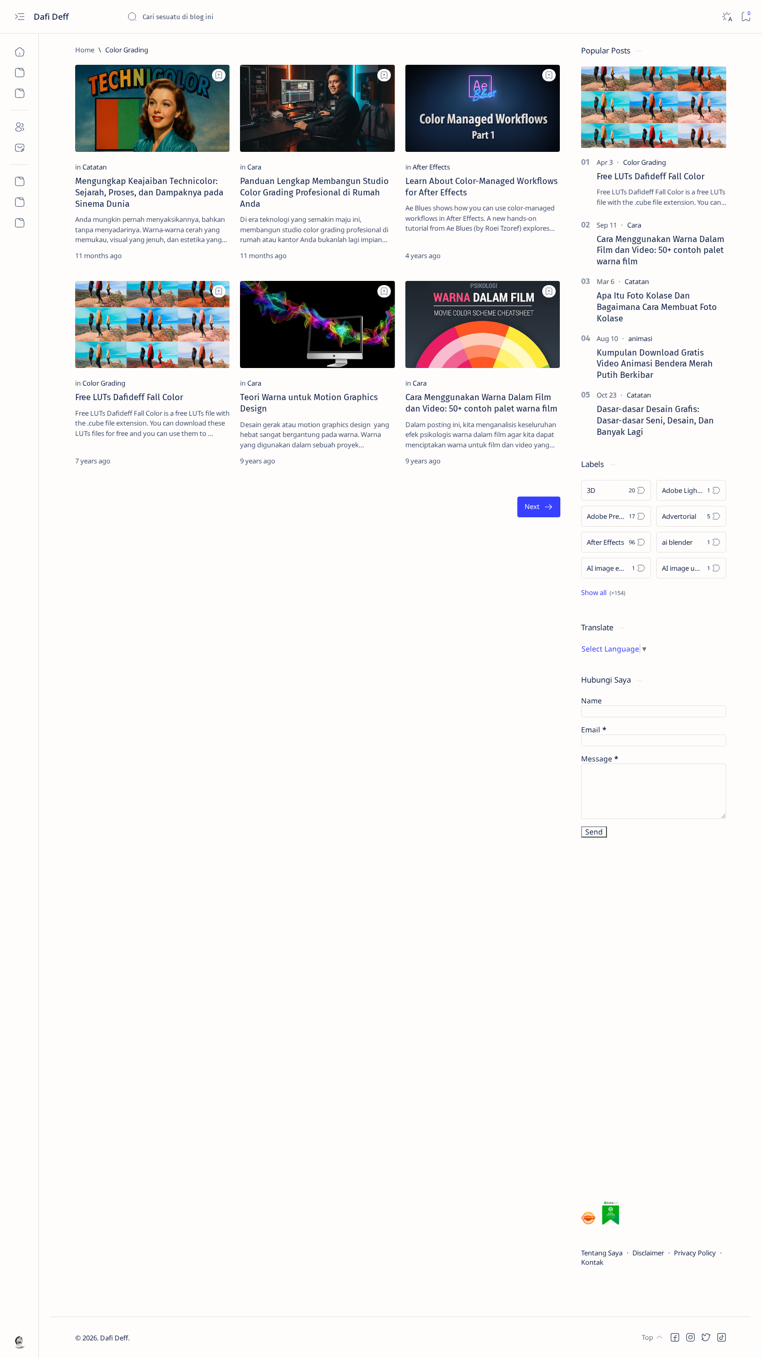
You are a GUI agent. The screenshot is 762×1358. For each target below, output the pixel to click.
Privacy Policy (695, 1252)
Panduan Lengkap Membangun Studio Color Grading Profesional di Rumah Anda (314, 192)
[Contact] (19, 147)
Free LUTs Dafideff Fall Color (129, 397)
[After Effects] (431, 167)
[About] (19, 127)
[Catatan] (94, 167)
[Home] (19, 51)
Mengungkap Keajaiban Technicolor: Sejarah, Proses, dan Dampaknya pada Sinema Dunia (149, 192)
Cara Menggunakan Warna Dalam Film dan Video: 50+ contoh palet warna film (481, 403)
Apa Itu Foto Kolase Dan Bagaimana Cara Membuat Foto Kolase (657, 306)
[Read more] (213, 255)
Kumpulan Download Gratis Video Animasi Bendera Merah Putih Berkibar (655, 363)
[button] (675, 1337)
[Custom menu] (19, 181)
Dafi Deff (52, 16)
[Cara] (254, 167)
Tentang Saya (602, 1252)
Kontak (592, 1262)
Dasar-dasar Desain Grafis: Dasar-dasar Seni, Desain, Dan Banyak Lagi (655, 420)
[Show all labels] (603, 592)
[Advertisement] (659, 1021)
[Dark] (726, 17)
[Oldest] (538, 507)
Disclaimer (648, 1252)
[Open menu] (19, 17)
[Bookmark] (746, 17)
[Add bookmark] (219, 75)
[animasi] (640, 338)
